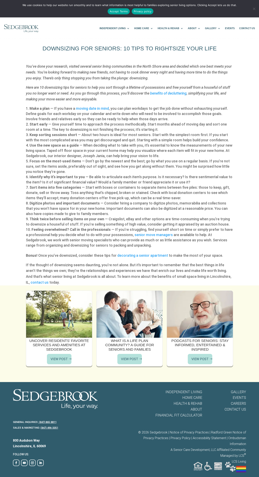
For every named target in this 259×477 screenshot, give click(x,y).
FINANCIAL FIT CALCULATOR (178, 415)
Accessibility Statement (209, 438)
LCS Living (239, 461)
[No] (254, 9)
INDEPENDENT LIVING (113, 28)
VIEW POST (59, 359)
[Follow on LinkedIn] (40, 463)
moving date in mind (92, 108)
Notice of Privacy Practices (189, 432)
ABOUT (192, 28)
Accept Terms (119, 11)
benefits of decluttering (168, 93)
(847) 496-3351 (49, 427)
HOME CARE (141, 28)
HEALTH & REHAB (168, 28)
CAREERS (238, 403)
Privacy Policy (181, 438)
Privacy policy (143, 11)
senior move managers (154, 235)
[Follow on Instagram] (32, 463)
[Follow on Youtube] (24, 463)
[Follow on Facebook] (16, 463)
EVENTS (230, 28)
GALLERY (211, 28)
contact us (40, 282)
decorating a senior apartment (142, 255)
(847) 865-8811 (47, 422)
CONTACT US (247, 28)
